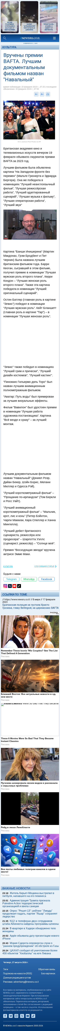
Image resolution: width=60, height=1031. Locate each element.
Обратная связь (46, 969)
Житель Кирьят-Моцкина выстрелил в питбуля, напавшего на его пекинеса (28, 894)
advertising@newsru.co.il (26, 982)
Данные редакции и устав (17, 977)
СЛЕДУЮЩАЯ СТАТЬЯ (44, 566)
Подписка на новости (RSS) (17, 973)
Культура (9, 47)
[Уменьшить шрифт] (36, 94)
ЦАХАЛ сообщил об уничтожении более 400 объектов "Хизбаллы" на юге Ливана (29, 952)
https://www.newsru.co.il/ (17, 599)
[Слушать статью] (51, 94)
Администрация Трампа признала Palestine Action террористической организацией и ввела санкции (26, 903)
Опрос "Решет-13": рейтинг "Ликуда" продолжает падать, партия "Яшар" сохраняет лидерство (29, 913)
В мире (36, 599)
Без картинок (48, 973)
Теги (5, 969)
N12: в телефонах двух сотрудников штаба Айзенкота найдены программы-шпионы (30, 922)
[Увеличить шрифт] (42, 94)
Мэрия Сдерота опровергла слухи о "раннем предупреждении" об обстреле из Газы (30, 944)
